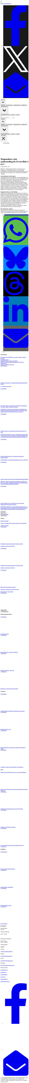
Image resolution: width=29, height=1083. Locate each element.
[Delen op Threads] (15, 295)
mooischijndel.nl (4, 979)
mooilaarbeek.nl (4, 974)
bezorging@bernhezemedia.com (8, 965)
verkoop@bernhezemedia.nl (7, 951)
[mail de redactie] (15, 97)
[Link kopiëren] (3, 352)
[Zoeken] (13, 117)
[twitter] (15, 71)
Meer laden (3, 511)
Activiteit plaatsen (4, 611)
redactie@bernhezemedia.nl (6, 956)
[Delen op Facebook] (3, 215)
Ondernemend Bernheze (15, 166)
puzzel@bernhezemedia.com (7, 960)
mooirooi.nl (3, 976)
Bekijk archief (3, 515)
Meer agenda (3, 610)
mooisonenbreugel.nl (5, 981)
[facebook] (15, 45)
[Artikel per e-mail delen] (15, 350)
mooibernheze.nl (4, 970)
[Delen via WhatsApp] (15, 244)
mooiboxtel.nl (3, 972)
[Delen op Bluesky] (15, 270)
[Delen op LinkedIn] (15, 324)
